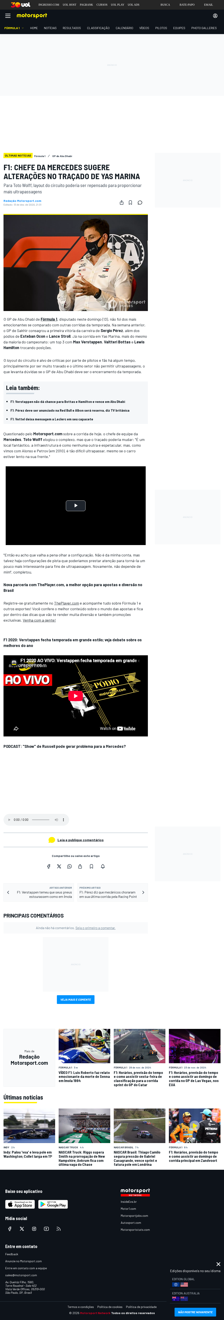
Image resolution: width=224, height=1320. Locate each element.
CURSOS (101, 4)
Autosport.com (131, 1222)
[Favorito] (130, 202)
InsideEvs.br (129, 1201)
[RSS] (58, 1228)
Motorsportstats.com (135, 1229)
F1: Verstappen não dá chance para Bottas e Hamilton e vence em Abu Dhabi (67, 401)
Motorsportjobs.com (134, 1215)
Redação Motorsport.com (22, 200)
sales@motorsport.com (21, 1275)
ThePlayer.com (66, 603)
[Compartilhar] (121, 202)
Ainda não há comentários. (76, 928)
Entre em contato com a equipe (26, 1268)
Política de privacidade (141, 1307)
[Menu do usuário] (215, 15)
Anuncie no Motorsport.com (23, 1261)
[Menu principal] (7, 15)
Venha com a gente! (39, 620)
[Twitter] (59, 866)
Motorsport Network (95, 1313)
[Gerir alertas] (102, 866)
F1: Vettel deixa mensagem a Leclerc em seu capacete (51, 419)
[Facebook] (48, 866)
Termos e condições (81, 1307)
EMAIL (208, 4)
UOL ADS (133, 4)
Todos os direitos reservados (133, 1313)
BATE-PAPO (187, 4)
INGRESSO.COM (48, 4)
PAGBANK (86, 4)
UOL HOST (69, 4)
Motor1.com (128, 1208)
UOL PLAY (117, 4)
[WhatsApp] (69, 866)
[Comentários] (141, 202)
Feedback (11, 1254)
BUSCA (165, 4)
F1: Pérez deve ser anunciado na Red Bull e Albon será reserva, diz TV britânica (70, 410)
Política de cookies (109, 1307)
